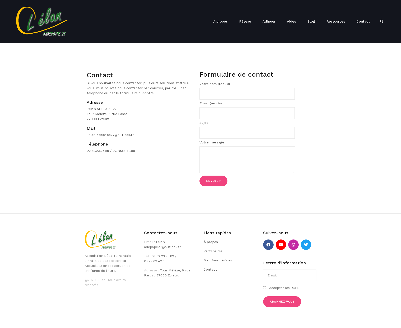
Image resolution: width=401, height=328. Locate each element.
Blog (311, 21)
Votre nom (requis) (214, 84)
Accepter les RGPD (282, 288)
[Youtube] (281, 244)
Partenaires (213, 251)
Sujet (203, 123)
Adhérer (269, 21)
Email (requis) (210, 103)
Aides (291, 21)
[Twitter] (306, 244)
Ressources (335, 21)
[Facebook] (268, 244)
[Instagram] (293, 244)
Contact (363, 21)
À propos (220, 21)
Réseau (245, 21)
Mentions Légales (218, 260)
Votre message (211, 142)
